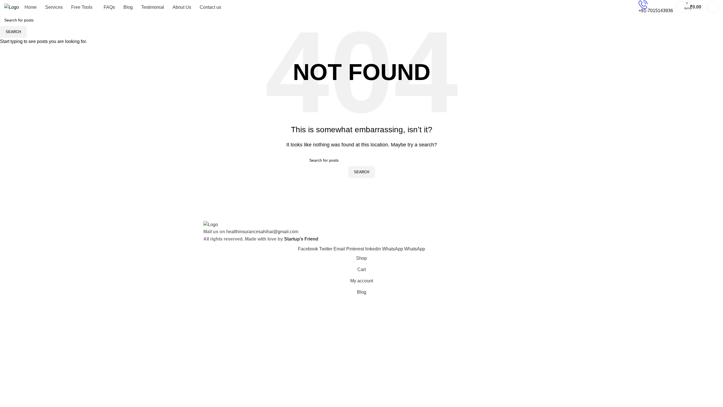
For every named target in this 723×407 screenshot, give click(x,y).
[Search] (713, 7)
